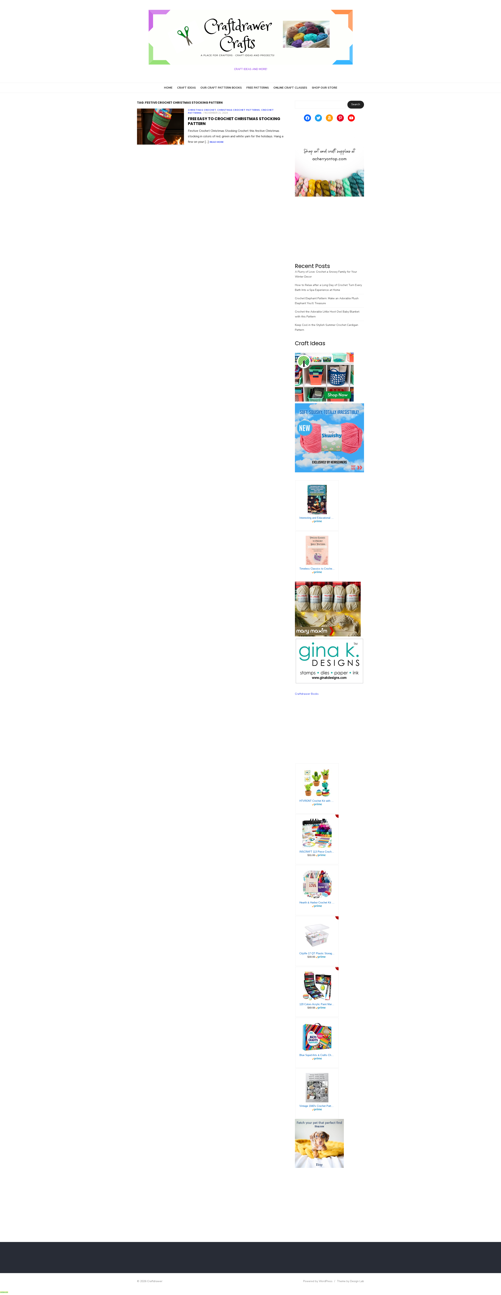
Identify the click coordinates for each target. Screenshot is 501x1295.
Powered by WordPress (317, 1281)
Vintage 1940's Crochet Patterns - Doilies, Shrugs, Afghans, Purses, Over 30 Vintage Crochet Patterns (317, 1105)
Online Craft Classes (290, 88)
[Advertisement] (329, 229)
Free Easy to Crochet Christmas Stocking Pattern (234, 121)
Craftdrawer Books (307, 694)
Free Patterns (257, 88)
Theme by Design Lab (350, 1281)
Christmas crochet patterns (238, 109)
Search (355, 104)
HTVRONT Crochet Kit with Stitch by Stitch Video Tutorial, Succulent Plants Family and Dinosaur (317, 800)
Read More (216, 142)
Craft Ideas (186, 88)
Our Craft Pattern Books (221, 88)
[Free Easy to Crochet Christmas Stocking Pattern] (160, 127)
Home (168, 88)
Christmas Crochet (202, 109)
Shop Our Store (324, 88)
